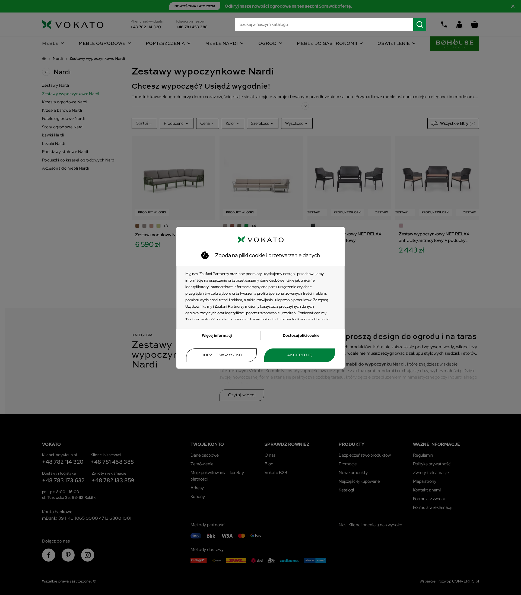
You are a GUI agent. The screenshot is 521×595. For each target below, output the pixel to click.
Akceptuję (299, 355)
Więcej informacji (217, 335)
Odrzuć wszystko (221, 355)
